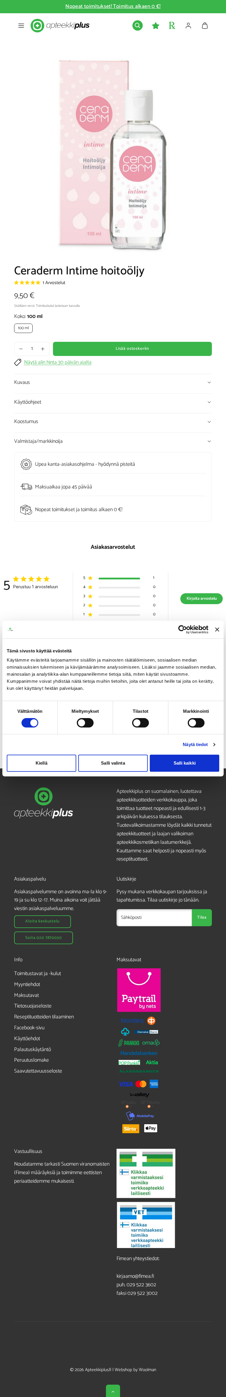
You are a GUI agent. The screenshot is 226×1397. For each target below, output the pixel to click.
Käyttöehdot (27, 1038)
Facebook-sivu (29, 1027)
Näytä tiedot (195, 744)
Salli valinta (113, 762)
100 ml (23, 328)
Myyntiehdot (27, 984)
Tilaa (202, 917)
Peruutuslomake (31, 1060)
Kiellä (41, 762)
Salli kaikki (185, 762)
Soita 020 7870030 (43, 937)
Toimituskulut (45, 306)
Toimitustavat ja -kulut (37, 973)
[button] (21, 26)
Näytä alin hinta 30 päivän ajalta (58, 362)
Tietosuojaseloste (32, 1006)
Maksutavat (26, 995)
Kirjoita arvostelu (202, 598)
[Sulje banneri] (217, 629)
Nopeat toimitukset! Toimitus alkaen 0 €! (112, 6)
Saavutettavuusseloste (38, 1071)
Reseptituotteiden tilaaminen (44, 1016)
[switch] (85, 722)
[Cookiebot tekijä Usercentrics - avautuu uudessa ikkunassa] (182, 629)
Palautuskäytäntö (32, 1049)
